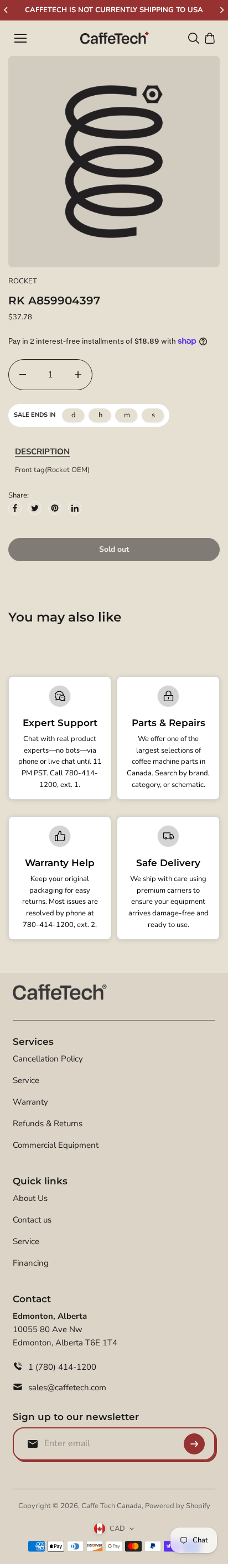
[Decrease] (23, 375)
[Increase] (78, 375)
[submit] (194, 1443)
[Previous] (7, 10)
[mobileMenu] (20, 38)
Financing (31, 1262)
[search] (193, 38)
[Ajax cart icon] (209, 38)
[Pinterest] (54, 508)
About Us (30, 1198)
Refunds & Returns (47, 1123)
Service (26, 1080)
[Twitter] (35, 508)
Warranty (30, 1101)
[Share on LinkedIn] (74, 508)
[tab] (42, 451)
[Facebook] (15, 508)
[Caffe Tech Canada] (114, 38)
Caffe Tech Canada (111, 1506)
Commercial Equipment (56, 1145)
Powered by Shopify (177, 1506)
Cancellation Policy (48, 1058)
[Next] (221, 10)
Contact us (32, 1219)
